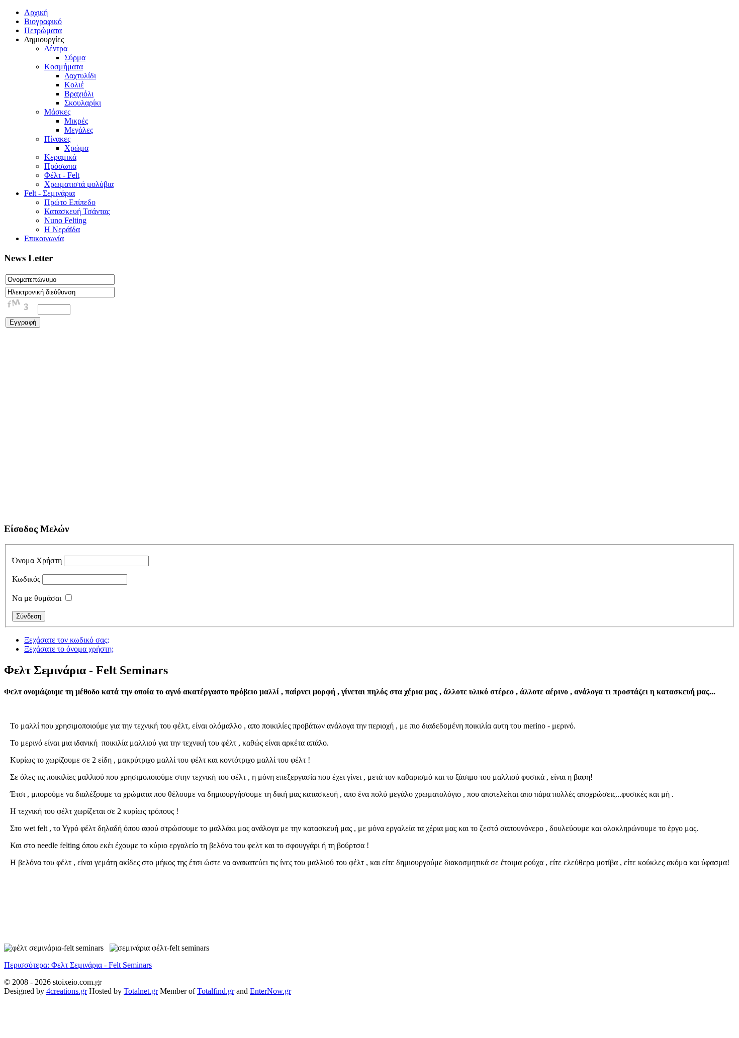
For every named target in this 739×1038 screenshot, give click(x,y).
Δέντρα (55, 48)
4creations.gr (66, 991)
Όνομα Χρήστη (37, 560)
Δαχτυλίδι (80, 75)
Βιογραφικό (43, 21)
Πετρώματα (43, 30)
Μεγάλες (78, 130)
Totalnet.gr (141, 991)
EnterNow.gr (270, 991)
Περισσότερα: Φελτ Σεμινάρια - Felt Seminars (78, 965)
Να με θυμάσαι (36, 598)
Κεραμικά (60, 157)
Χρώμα (76, 148)
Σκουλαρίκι (82, 102)
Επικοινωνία (44, 238)
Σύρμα (74, 57)
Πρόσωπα (60, 166)
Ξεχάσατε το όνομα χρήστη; (69, 649)
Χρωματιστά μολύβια (79, 184)
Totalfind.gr (215, 991)
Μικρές (76, 121)
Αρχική (36, 12)
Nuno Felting (65, 220)
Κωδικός (26, 579)
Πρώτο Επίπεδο (70, 202)
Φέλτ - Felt (61, 175)
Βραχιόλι (79, 93)
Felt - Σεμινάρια (49, 193)
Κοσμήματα (63, 66)
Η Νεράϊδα (62, 229)
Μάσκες (57, 112)
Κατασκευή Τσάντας (77, 211)
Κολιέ (74, 84)
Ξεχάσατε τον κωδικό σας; (66, 640)
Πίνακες (57, 139)
